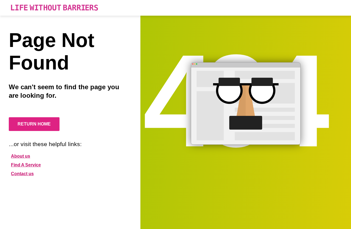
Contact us (22, 173)
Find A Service (26, 165)
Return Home (34, 124)
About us (20, 156)
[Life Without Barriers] (54, 8)
